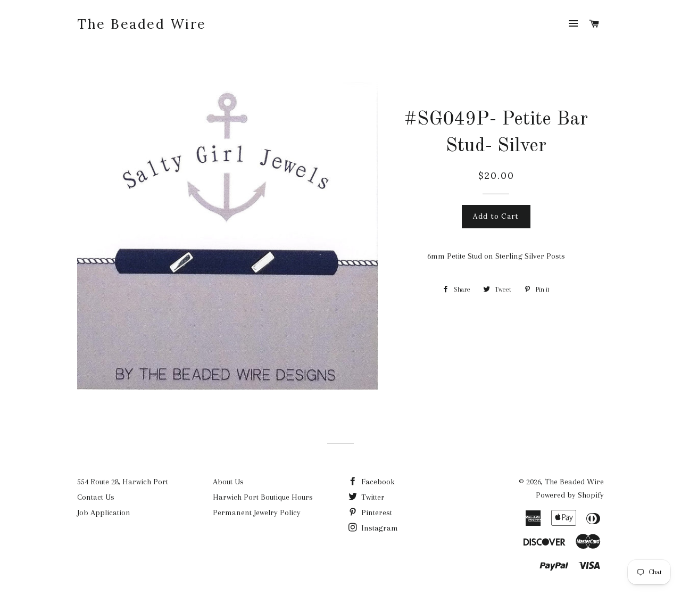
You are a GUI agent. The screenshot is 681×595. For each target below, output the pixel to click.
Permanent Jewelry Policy (257, 512)
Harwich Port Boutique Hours (263, 497)
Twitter (372, 497)
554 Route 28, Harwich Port (122, 481)
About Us (228, 481)
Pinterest (375, 512)
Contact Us (95, 497)
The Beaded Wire (141, 23)
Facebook (377, 481)
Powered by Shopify (570, 495)
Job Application (103, 512)
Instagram (378, 528)
